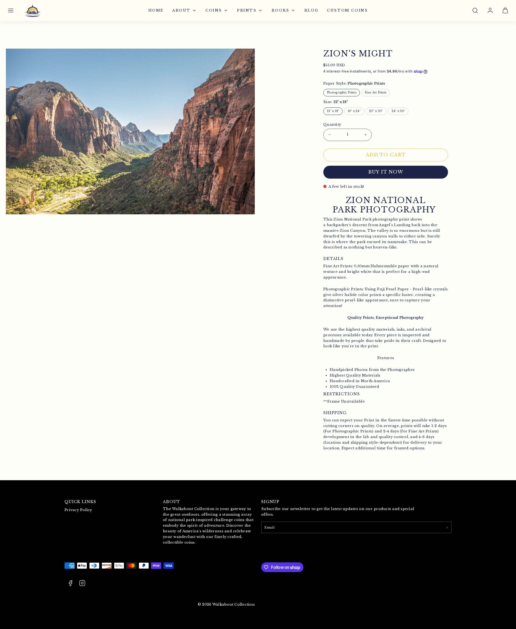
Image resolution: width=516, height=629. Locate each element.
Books (280, 10)
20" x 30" (376, 111)
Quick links (80, 501)
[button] (10, 10)
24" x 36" (398, 111)
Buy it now (385, 172)
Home (156, 10)
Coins (214, 10)
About (181, 10)
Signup (270, 501)
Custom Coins (347, 10)
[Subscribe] (447, 527)
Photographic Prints (341, 92)
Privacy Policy (78, 510)
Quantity (332, 124)
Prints (247, 10)
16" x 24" (354, 111)
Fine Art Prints (375, 92)
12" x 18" (333, 111)
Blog (311, 10)
